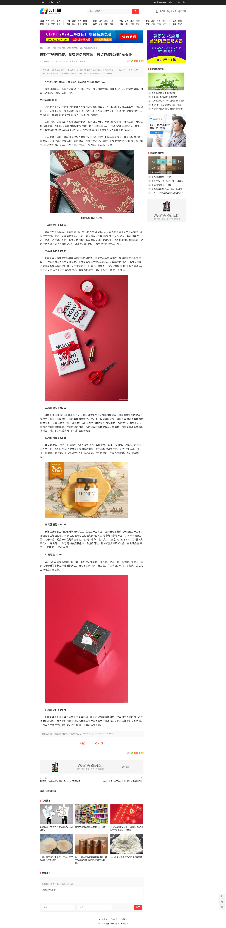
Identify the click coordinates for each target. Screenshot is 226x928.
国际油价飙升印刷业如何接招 (164, 93)
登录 (178, 2)
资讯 (44, 2)
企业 (95, 21)
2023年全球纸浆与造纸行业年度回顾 (126, 857)
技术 (74, 24)
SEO (164, 24)
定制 (132, 24)
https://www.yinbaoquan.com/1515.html (98, 734)
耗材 (138, 21)
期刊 (164, 21)
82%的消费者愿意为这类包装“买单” (90, 827)
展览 (58, 2)
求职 (180, 21)
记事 (111, 24)
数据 (85, 21)
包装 (47, 24)
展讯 (153, 21)
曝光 (180, 24)
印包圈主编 (44, 61)
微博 (184, 11)
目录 (111, 21)
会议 (158, 21)
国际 (53, 21)
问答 (106, 24)
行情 (51, 2)
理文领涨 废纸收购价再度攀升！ (165, 97)
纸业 (58, 24)
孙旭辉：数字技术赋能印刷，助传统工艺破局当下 (60, 781)
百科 (68, 24)
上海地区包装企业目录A (159, 172)
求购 (121, 24)
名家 (95, 24)
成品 (132, 21)
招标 (127, 24)
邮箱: (81, 907)
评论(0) (82, 61)
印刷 (42, 24)
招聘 (174, 21)
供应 (121, 21)
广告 (153, 24)
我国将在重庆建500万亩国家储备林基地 (168, 101)
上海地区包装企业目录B (161, 177)
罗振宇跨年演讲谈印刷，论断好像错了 (167, 105)
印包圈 (106, 924)
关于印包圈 (103, 919)
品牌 (100, 21)
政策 (74, 21)
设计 (79, 24)
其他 (138, 24)
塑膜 (53, 24)
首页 (42, 48)
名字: (45, 907)
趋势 (79, 21)
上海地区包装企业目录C (161, 185)
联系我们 (124, 919)
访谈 (100, 24)
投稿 (174, 24)
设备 (127, 21)
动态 (106, 21)
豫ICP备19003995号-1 (119, 924)
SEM (159, 24)
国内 (47, 21)
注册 (184, 2)
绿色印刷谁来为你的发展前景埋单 (163, 88)
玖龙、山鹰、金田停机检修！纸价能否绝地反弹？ (123, 781)
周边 (58, 21)
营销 (147, 24)
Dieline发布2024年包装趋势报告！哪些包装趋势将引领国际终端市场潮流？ (91, 860)
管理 (85, 24)
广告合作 (114, 919)
